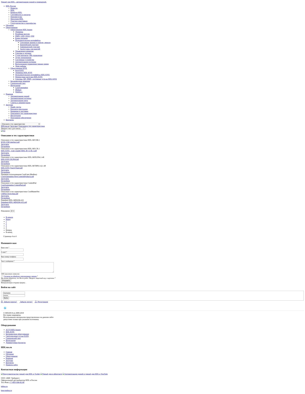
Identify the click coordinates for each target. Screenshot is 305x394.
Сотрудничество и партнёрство (23, 23)
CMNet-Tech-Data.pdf (9, 194)
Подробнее (5, 146)
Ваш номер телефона (8, 257)
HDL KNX (10, 332)
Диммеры (19, 32)
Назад (8, 219)
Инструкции (15, 116)
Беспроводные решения (20, 81)
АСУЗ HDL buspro (13, 330)
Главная (9, 352)
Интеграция (15, 85)
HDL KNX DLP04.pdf (10, 159)
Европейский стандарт (29, 45)
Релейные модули (22, 34)
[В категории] (3, 131)
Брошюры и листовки (19, 111)
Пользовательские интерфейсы (28, 40)
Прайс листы (15, 107)
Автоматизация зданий (19, 96)
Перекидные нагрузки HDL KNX (29, 77)
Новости (14, 8)
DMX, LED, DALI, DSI (24, 36)
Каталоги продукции (19, 109)
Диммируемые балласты (16, 343)
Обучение (10, 25)
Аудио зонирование (23, 58)
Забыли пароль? (10, 302)
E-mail (4, 252)
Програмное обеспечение (20, 118)
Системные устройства (24, 60)
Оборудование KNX (18, 68)
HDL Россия (11, 6)
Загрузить (5, 144)
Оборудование (12, 27)
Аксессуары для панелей (30, 49)
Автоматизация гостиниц (25, 62)
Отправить (6, 280)
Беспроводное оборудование (17, 334)
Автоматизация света (19, 101)
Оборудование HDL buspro (21, 30)
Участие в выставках (19, 21)
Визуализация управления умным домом (32, 64)
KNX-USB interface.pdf (10, 142)
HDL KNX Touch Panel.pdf (12, 168)
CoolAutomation (21, 88)
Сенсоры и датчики (23, 53)
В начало (9, 217)
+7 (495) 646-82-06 (16, 382)
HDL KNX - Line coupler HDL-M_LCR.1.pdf (19, 151)
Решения (9, 94)
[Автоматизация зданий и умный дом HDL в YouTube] (85, 374)
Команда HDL (16, 12)
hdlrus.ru (4, 386)
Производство (16, 17)
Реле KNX (19, 70)
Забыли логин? (26, 302)
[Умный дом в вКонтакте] (51, 374)
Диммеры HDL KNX (23, 73)
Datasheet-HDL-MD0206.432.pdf (14, 202)
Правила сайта (12, 365)
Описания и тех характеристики (23, 113)
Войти (6, 298)
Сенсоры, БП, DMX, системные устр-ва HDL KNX (36, 79)
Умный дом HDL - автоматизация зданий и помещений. (24, 2)
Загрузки (9, 105)
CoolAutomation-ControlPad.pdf (13, 185)
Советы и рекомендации (20, 103)
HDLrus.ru (5, 126)
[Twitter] (5, 308)
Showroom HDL (16, 19)
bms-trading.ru (6, 390)
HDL (12, 10)
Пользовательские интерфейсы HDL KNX (32, 75)
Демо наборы (20, 66)
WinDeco (18, 92)
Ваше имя (5, 248)
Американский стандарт (30, 47)
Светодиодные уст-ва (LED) (17, 336)
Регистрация (42, 302)
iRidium (18, 90)
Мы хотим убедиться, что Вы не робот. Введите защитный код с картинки (28, 278)
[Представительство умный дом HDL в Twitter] (20, 374)
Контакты (10, 120)
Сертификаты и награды (20, 15)
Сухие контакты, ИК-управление (28, 55)
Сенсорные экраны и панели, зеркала (35, 43)
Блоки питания (21, 38)
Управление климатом (24, 51)
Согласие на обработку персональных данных (20, 276)
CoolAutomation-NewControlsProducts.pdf (17, 177)
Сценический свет (17, 83)
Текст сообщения (8, 261)
